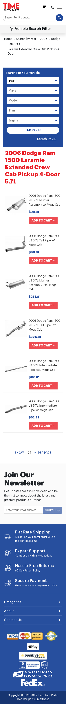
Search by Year (26, 38)
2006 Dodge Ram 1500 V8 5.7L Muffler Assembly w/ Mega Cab (44, 200)
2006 (43, 38)
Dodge (55, 38)
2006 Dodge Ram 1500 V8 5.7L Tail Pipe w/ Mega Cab (44, 240)
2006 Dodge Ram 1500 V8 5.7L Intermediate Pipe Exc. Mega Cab (44, 365)
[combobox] (33, 17)
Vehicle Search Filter (33, 29)
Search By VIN (46, 139)
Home (8, 38)
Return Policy (32, 570)
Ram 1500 (14, 44)
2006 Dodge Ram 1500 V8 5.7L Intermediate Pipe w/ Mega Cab (44, 406)
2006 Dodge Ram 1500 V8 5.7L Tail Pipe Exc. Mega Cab (44, 325)
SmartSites (42, 699)
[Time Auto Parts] (11, 6)
